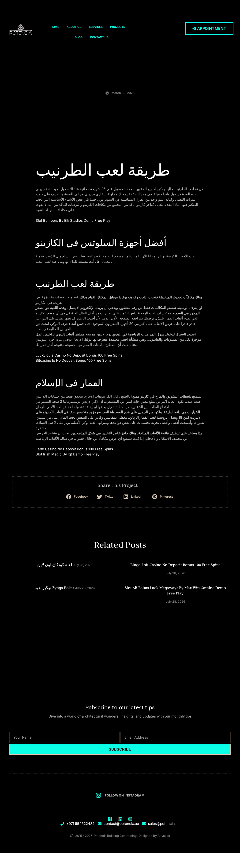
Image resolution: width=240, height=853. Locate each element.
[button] (78, 496)
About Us (74, 27)
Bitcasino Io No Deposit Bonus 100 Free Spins (74, 360)
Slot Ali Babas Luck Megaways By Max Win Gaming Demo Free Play (175, 590)
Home (55, 27)
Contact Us (99, 37)
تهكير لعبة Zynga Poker (54, 587)
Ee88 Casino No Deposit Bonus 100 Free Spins (74, 449)
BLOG (78, 37)
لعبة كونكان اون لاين (54, 564)
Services (96, 27)
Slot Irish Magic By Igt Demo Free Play (67, 454)
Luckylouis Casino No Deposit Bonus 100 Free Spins (79, 355)
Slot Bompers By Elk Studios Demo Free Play (73, 220)
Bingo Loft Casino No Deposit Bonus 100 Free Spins (175, 564)
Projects (117, 27)
